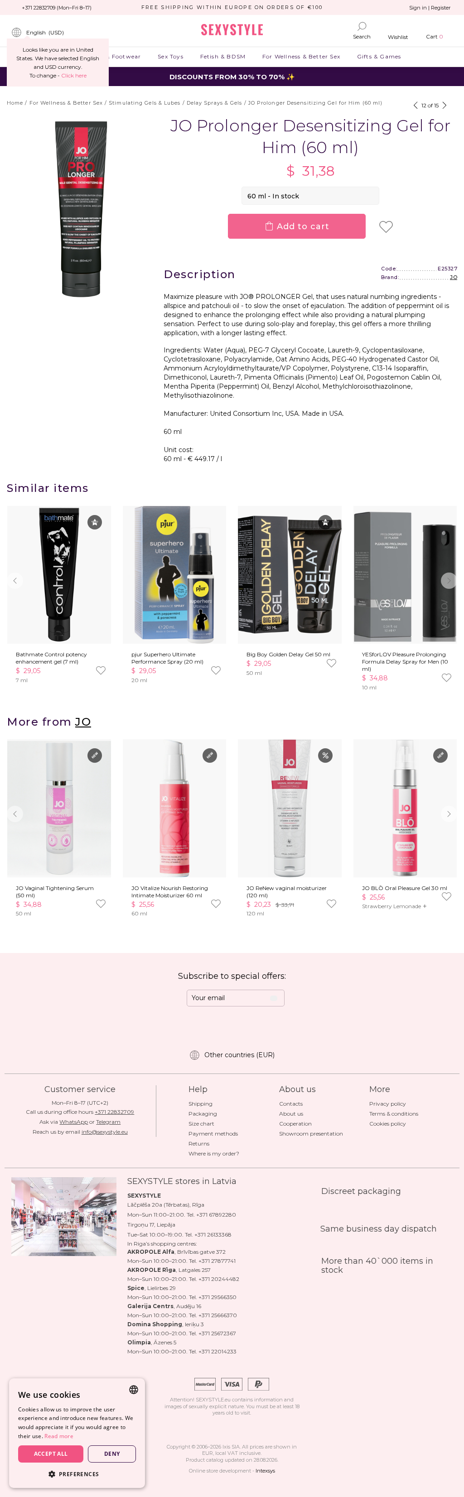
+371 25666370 (217, 1315)
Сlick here (74, 75)
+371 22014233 (217, 1351)
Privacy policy (387, 1103)
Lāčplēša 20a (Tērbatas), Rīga (165, 1204)
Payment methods (213, 1133)
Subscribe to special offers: (232, 976)
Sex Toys (170, 56)
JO (453, 277)
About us (291, 1113)
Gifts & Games (379, 56)
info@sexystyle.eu (105, 1131)
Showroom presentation (311, 1133)
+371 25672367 (217, 1333)
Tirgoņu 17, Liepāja (151, 1224)
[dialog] (77, 1433)
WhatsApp (73, 1121)
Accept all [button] (51, 1454)
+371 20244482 (218, 1279)
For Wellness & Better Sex (301, 56)
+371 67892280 (216, 1214)
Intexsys (265, 1471)
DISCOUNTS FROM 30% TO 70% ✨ (232, 76)
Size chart (201, 1123)
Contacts (291, 1103)
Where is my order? (213, 1153)
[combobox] (133, 1389)
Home (15, 103)
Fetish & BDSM (222, 56)
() (45, 32)
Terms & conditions (393, 1113)
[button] (449, 581)
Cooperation (295, 1123)
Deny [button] (112, 1454)
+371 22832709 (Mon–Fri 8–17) (57, 8)
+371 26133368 (213, 1234)
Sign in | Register (429, 8)
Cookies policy (387, 1123)
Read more (58, 1436)
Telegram (108, 1121)
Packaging (202, 1113)
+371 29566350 (217, 1297)
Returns (198, 1143)
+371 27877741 (217, 1260)
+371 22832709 (114, 1111)
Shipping (200, 1103)
